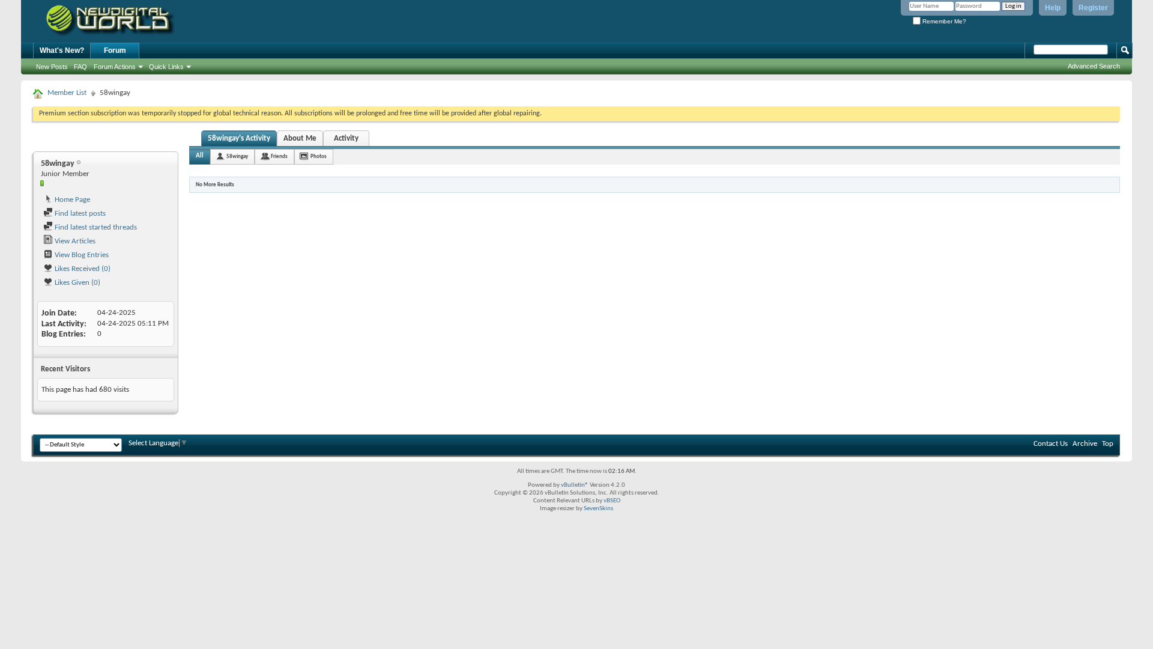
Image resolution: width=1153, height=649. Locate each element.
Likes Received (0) (81, 269)
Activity (346, 138)
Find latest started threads (95, 227)
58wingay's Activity (239, 138)
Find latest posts (79, 214)
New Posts (52, 66)
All (200, 156)
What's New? (62, 50)
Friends (279, 156)
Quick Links (166, 66)
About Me (299, 138)
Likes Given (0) (76, 283)
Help (1053, 8)
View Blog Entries (81, 255)
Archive (1085, 444)
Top (1107, 444)
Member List (66, 93)
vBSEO (612, 501)
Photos (318, 156)
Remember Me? (943, 21)
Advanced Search (1094, 66)
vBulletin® (575, 485)
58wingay (237, 156)
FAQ (80, 66)
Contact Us (1050, 444)
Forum (115, 50)
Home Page (71, 200)
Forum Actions (115, 66)
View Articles (74, 241)
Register (1093, 8)
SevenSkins (598, 508)
